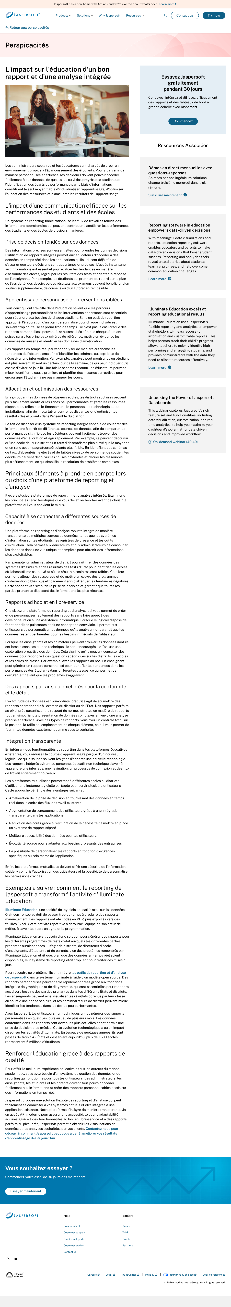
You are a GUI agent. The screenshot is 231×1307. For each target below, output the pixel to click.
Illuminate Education (21, 910)
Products (62, 15)
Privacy (149, 1274)
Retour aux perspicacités (27, 28)
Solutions (83, 15)
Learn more (167, 4)
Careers (92, 1274)
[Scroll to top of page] (222, 1297)
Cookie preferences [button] (214, 1274)
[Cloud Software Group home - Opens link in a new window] (15, 1275)
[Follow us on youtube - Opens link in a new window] (16, 1259)
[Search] (165, 12)
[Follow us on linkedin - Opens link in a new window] (8, 1258)
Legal (109, 1274)
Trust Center (128, 1274)
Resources (133, 15)
